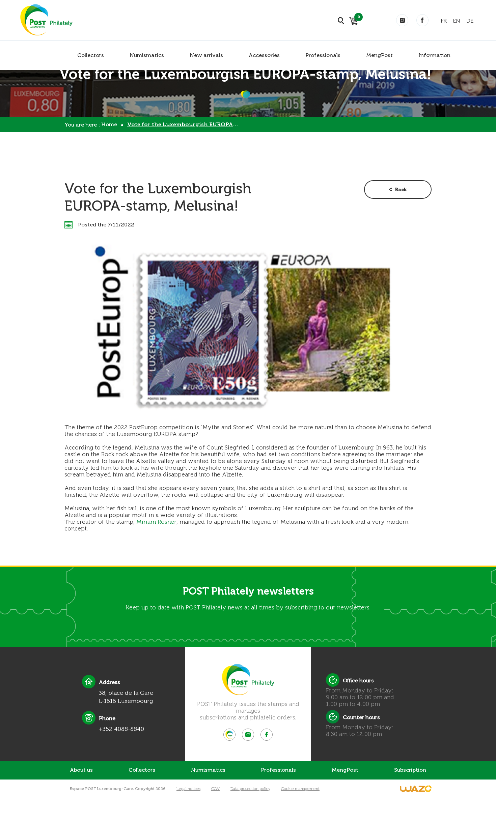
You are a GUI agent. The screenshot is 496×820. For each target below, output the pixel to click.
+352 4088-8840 (121, 729)
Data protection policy (250, 788)
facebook (422, 20)
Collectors (90, 55)
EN (456, 21)
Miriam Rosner (156, 521)
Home (109, 124)
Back (401, 190)
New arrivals (206, 55)
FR (444, 21)
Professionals (322, 55)
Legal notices (188, 788)
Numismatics (147, 55)
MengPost (379, 55)
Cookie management (300, 788)
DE (469, 21)
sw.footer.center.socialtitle (229, 735)
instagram (402, 20)
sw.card (357, 18)
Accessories (264, 55)
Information (434, 55)
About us (81, 770)
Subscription (410, 770)
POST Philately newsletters (248, 591)
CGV (215, 788)
